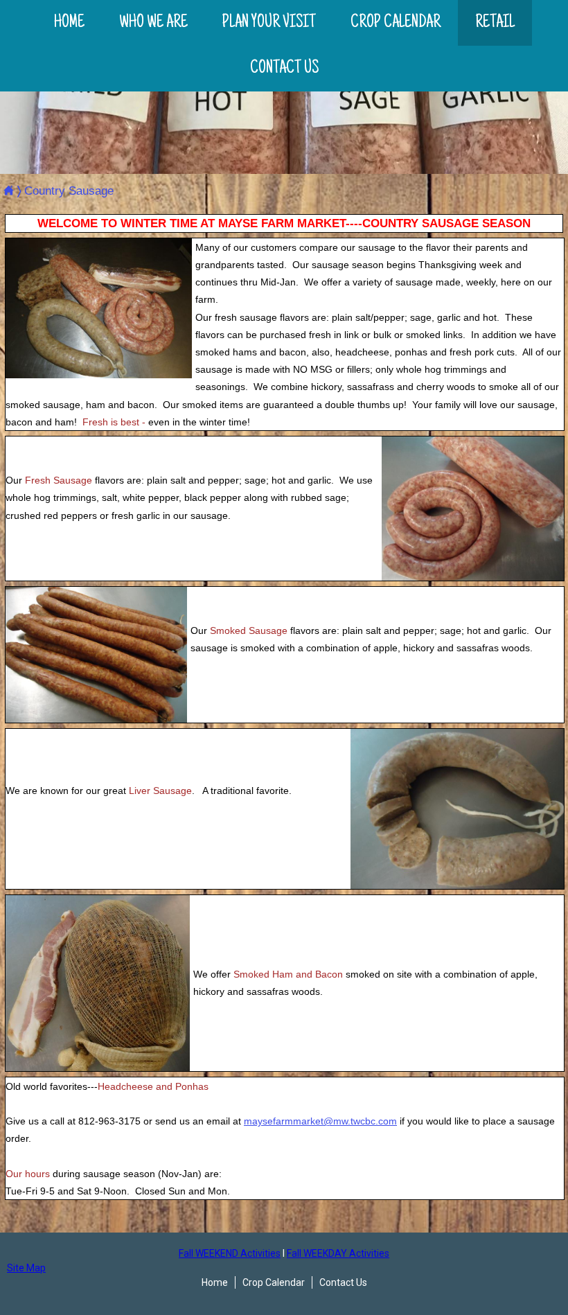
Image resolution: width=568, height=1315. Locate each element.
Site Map (26, 1267)
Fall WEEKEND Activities (230, 1253)
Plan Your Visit (269, 23)
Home (69, 23)
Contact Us (284, 68)
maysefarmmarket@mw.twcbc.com (320, 1121)
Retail (495, 23)
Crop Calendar (395, 23)
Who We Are (153, 23)
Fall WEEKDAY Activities (338, 1253)
